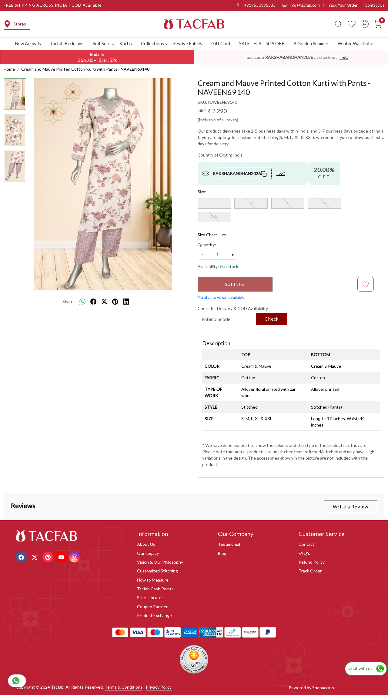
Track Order (310, 570)
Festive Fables (187, 43)
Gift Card (220, 43)
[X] (35, 556)
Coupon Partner (152, 606)
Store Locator (150, 597)
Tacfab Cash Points (155, 588)
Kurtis (125, 43)
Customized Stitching (157, 570)
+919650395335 (259, 5)
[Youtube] (62, 556)
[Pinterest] (48, 556)
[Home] (194, 24)
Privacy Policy (159, 687)
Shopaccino (323, 687)
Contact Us (374, 5)
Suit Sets (101, 43)
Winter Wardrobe (355, 43)
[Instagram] (75, 556)
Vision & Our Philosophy (160, 562)
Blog (222, 553)
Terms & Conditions (123, 687)
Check (272, 319)
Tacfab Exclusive (67, 43)
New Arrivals (28, 43)
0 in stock (229, 266)
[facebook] (93, 302)
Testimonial (229, 544)
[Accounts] (364, 24)
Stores (19, 23)
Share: (68, 301)
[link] (338, 24)
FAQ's (304, 553)
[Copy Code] (264, 173)
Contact (306, 544)
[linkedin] (126, 302)
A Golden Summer (311, 43)
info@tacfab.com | (308, 5)
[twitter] (104, 302)
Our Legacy (148, 553)
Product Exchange (154, 615)
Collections (152, 43)
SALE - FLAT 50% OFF (261, 43)
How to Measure (153, 579)
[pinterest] (115, 302)
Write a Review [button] (350, 506)
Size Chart (208, 234)
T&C (344, 57)
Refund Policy (312, 562)
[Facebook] (22, 556)
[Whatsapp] (82, 302)
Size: (202, 191)
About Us (146, 544)
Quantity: (207, 244)
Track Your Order (342, 5)
